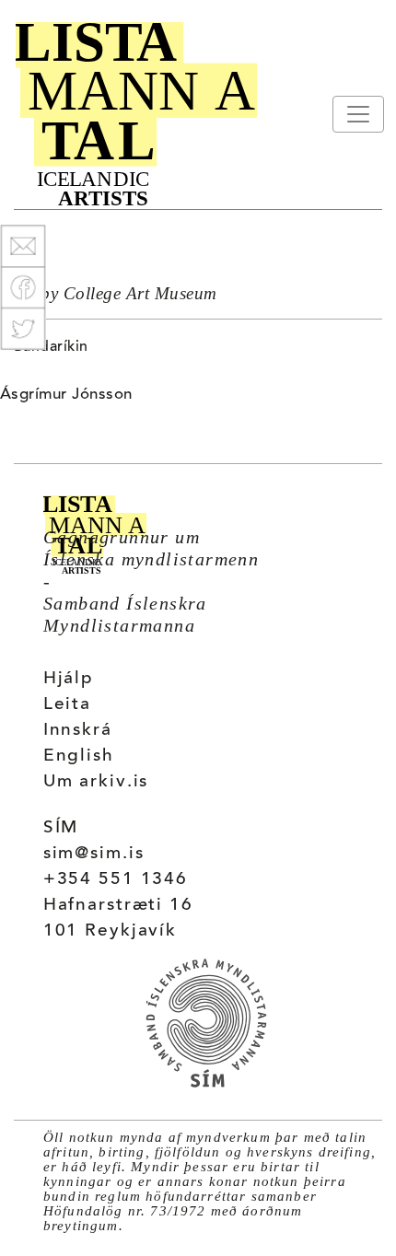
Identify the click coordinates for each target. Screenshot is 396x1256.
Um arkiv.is (96, 782)
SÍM (61, 828)
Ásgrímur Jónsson (66, 395)
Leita (67, 705)
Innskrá (77, 730)
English (78, 756)
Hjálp (68, 679)
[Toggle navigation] (358, 114)
